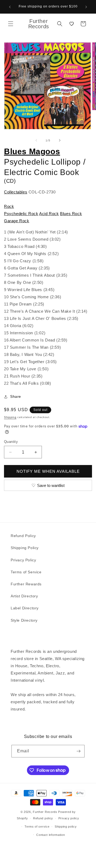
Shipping (10, 417)
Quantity (11, 442)
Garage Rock (16, 221)
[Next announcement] (86, 7)
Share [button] (15, 396)
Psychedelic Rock (21, 213)
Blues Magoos (32, 151)
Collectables (15, 192)
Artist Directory (24, 596)
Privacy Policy (23, 560)
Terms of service (37, 826)
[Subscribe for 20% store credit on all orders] (78, 751)
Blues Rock (71, 213)
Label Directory (25, 608)
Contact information (50, 834)
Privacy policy (68, 818)
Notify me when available (48, 471)
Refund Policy (23, 536)
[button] (11, 24)
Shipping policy (66, 826)
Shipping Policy (25, 548)
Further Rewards (26, 584)
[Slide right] (60, 140)
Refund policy (43, 818)
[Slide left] (36, 140)
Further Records (45, 811)
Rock (9, 206)
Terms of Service (26, 572)
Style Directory (24, 620)
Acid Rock (49, 213)
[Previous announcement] (10, 7)
